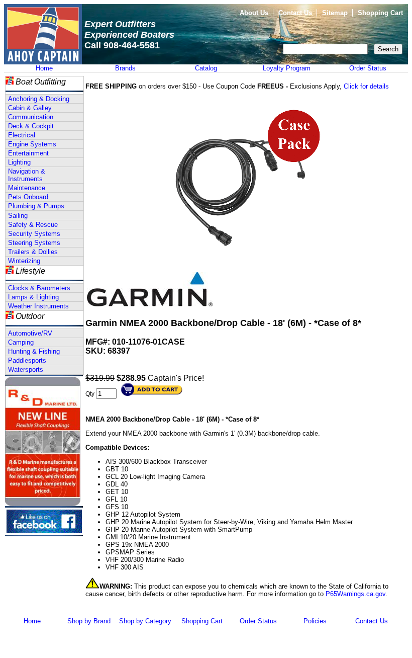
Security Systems (34, 233)
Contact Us (295, 13)
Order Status (367, 68)
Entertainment (28, 153)
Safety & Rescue (33, 224)
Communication (30, 117)
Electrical (21, 135)
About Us (254, 13)
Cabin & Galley (30, 108)
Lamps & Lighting (33, 297)
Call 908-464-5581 (122, 45)
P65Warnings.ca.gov (355, 594)
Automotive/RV (30, 333)
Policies (315, 621)
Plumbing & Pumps (36, 206)
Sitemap (335, 13)
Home (44, 68)
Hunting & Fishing (34, 351)
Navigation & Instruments (26, 175)
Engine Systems (32, 144)
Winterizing (24, 261)
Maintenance (26, 188)
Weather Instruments (38, 306)
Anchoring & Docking (38, 99)
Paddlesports (27, 360)
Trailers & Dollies (33, 252)
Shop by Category (145, 621)
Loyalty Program (287, 68)
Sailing (18, 215)
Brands (125, 68)
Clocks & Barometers (39, 288)
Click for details (366, 86)
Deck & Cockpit (31, 126)
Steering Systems (34, 242)
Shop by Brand (89, 621)
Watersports (25, 369)
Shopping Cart (380, 13)
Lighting (19, 162)
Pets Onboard (28, 197)
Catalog (206, 68)
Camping (21, 342)
